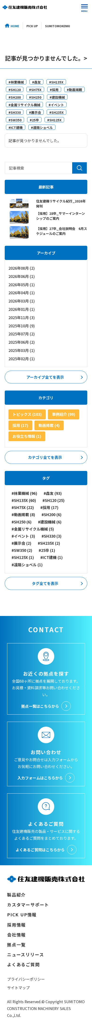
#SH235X (56, 112)
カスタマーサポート (28, 904)
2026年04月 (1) (21, 292)
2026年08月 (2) (21, 268)
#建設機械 (57, 97)
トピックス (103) (27, 414)
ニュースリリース (25, 954)
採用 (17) (20, 425)
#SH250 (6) (22, 522)
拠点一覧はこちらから (40, 706)
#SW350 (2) (22, 550)
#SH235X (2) (49, 543)
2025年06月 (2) (21, 342)
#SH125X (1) (23, 557)
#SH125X (54, 120)
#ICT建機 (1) (51, 557)
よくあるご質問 (23, 964)
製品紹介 (16, 895)
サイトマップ (18, 987)
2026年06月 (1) (21, 276)
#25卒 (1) (47, 550)
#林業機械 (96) (24, 493)
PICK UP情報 (22, 914)
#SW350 (14, 120)
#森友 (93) (53, 493)
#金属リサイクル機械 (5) (33, 529)
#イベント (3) (23, 536)
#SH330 (14, 112)
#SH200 (14, 97)
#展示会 (35, 112)
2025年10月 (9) (21, 326)
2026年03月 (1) (21, 301)
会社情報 (16, 934)
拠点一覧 (16, 944)
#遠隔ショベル (42, 127)
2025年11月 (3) (21, 317)
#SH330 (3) (52, 536)
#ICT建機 (15, 127)
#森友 (36, 82)
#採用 (54, 89)
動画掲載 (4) (49, 425)
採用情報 (16, 925)
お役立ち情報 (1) (27, 436)
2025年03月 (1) (21, 350)
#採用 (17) (49, 507)
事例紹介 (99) (63, 414)
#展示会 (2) (21, 543)
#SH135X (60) (24, 500)
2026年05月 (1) (21, 284)
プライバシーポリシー (26, 979)
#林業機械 (16, 82)
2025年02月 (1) (21, 358)
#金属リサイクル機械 (24, 104)
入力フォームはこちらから (40, 778)
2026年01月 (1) (21, 309)
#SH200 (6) (52, 514)
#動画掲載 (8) (23, 514)
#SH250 (35, 97)
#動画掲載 (74, 89)
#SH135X (56, 82)
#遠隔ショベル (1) (27, 564)
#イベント (56, 104)
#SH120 (14, 89)
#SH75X (35, 89)
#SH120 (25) (53, 500)
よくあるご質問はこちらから (40, 849)
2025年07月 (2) (21, 334)
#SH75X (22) (23, 507)
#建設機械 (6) (50, 522)
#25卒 (34, 120)
